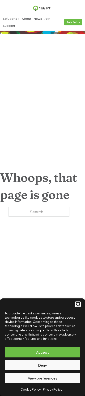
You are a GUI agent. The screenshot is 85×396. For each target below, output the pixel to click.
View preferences (42, 378)
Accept (42, 352)
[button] (78, 304)
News (38, 18)
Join (47, 18)
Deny (42, 365)
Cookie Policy (31, 389)
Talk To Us (73, 22)
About (26, 18)
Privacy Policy (52, 389)
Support (9, 26)
